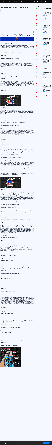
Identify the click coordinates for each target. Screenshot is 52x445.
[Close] (51, 443)
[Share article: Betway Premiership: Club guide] (33, 32)
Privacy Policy (12, 443)
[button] (44, 14)
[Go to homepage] (3, 2)
